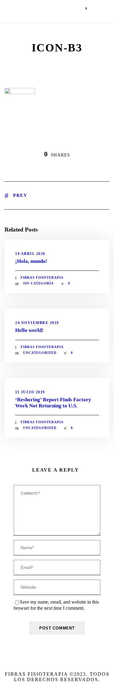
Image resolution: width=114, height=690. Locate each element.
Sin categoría (38, 283)
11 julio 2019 (30, 392)
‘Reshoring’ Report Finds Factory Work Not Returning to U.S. (53, 403)
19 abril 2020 (30, 254)
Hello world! (29, 330)
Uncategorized (40, 352)
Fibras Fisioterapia (42, 277)
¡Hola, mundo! (31, 261)
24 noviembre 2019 (37, 323)
